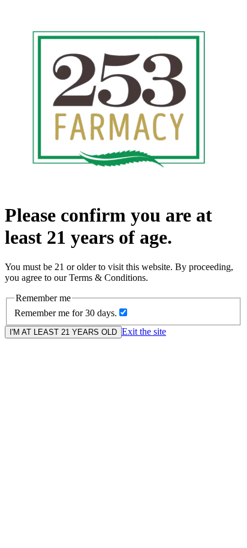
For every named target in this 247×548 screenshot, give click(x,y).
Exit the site (144, 331)
